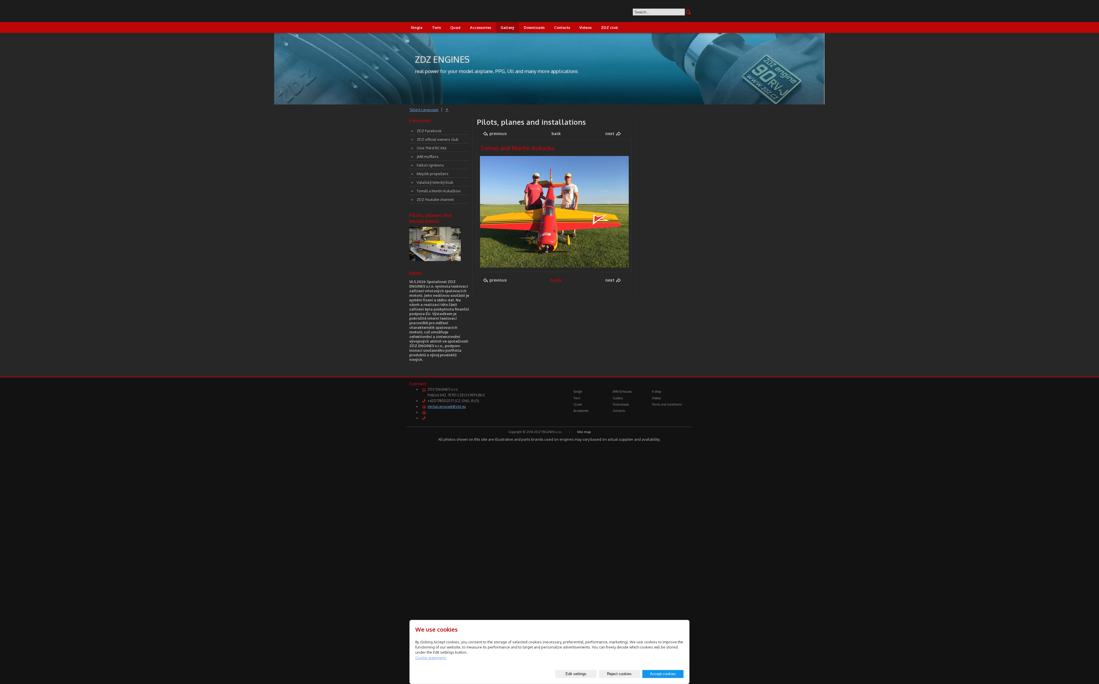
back (556, 133)
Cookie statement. (430, 657)
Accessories (480, 27)
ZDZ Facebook (429, 131)
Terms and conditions (667, 404)
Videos (585, 27)
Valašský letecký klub (435, 182)
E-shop (656, 392)
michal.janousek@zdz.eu (447, 406)
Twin (436, 27)
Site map (584, 432)
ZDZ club (609, 27)
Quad (455, 27)
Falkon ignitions (430, 165)
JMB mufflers (427, 156)
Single (416, 27)
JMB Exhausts (622, 392)
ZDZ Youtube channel (435, 199)
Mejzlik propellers (432, 173)
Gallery (507, 27)
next (609, 133)
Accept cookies (663, 674)
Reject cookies (619, 674)
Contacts (562, 27)
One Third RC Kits (432, 148)
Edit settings (576, 674)
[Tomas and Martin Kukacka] (554, 266)
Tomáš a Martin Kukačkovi (439, 191)
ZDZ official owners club (437, 139)
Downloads (534, 27)
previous (498, 133)
